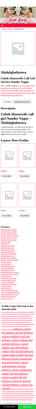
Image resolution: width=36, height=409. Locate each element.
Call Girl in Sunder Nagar (26, 86)
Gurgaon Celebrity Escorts (9, 290)
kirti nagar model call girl (21, 393)
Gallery (10, 29)
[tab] (7, 102)
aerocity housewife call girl (11, 316)
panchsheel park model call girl (12, 399)
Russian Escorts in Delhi (8, 254)
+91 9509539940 (9, 407)
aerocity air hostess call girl (8, 312)
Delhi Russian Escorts (8, 250)
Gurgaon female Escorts (8, 280)
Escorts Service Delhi (7, 246)
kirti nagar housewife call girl (25, 391)
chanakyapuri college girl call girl (23, 322)
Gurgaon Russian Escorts (9, 284)
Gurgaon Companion (7, 282)
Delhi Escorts (5, 244)
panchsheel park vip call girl (26, 399)
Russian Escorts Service (8, 296)
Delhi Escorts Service (7, 270)
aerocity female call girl (10, 314)
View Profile (6, 176)
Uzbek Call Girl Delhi (8, 90)
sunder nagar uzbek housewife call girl (18, 93)
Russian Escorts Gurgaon (9, 230)
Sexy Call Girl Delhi (24, 88)
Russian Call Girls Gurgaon (9, 236)
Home (4, 29)
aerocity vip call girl (13, 320)
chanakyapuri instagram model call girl (25, 324)
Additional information (22, 102)
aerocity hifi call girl (20, 314)
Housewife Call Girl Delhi (9, 88)
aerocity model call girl (22, 318)
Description (7, 102)
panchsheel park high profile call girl (12, 397)
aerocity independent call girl (24, 316)
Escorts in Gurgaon (7, 298)
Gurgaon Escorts (6, 276)
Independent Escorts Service (10, 294)
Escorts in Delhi (6, 242)
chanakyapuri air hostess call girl (25, 320)
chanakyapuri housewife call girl (9, 324)
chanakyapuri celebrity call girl (9, 322)
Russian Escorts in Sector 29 (10, 274)
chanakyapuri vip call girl (7, 329)
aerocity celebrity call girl (19, 312)
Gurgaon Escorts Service (8, 278)
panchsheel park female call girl (16, 395)
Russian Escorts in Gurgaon (9, 272)
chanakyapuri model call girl (8, 326)
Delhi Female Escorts (7, 248)
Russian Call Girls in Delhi (9, 260)
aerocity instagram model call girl (9, 318)
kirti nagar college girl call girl (12, 391)
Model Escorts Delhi (7, 252)
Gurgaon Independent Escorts (10, 292)
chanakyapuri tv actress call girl (22, 326)
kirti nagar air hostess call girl (17, 389)
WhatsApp (27, 407)
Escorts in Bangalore (7, 268)
